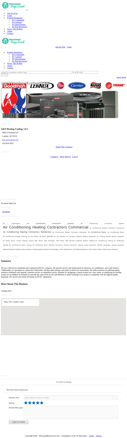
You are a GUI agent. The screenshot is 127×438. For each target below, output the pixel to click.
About (9, 31)
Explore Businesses (14, 18)
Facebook (6, 212)
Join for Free (60, 47)
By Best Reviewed (19, 27)
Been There (65, 157)
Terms (91, 436)
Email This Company (64, 147)
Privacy (99, 436)
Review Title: (14, 397)
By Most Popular (19, 24)
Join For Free (12, 13)
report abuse (121, 77)
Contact (10, 33)
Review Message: (16, 407)
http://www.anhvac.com (10, 140)
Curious (54, 157)
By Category (17, 22)
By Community (18, 20)
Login (9, 16)
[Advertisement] (63, 176)
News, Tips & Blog (14, 29)
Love (75, 157)
